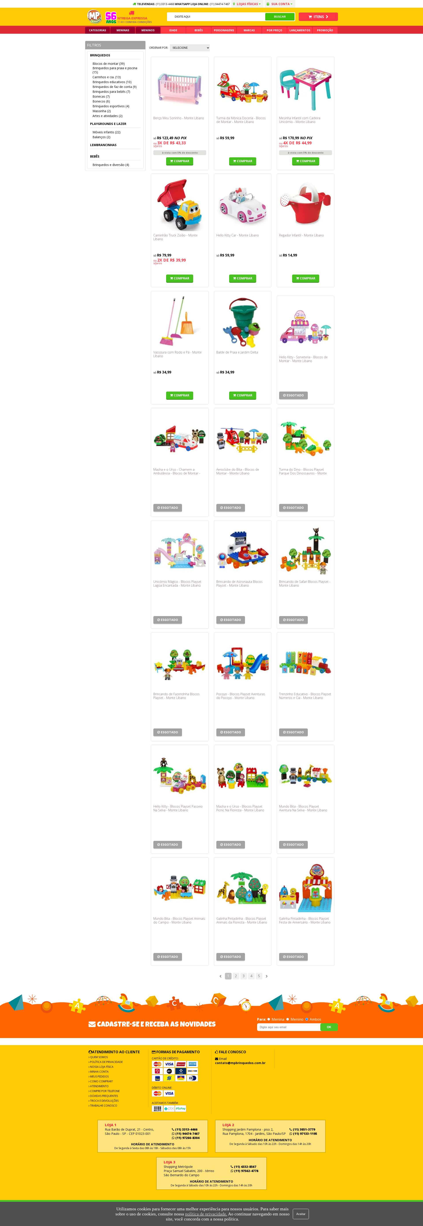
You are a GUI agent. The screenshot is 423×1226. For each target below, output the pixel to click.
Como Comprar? (101, 1081)
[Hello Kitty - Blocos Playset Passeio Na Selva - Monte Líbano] (179, 775)
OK (329, 1027)
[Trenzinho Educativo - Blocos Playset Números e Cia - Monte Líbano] (305, 663)
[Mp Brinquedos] (94, 16)
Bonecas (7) (101, 96)
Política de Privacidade (106, 1062)
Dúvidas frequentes (103, 1096)
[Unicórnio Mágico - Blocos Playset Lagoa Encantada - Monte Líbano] (179, 551)
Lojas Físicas (247, 4)
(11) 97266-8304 (186, 1138)
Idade (173, 30)
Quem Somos (98, 1057)
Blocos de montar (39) (109, 63)
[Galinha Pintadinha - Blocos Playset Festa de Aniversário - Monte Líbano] (305, 888)
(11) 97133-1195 (304, 1133)
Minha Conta (99, 1072)
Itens (319, 16)
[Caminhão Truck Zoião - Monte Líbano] (179, 204)
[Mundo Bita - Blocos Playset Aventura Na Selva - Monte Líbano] (305, 775)
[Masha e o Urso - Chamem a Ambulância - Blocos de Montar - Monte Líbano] (179, 438)
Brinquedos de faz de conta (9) (115, 87)
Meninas (123, 30)
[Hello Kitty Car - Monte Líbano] (242, 204)
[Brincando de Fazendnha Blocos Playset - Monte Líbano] (179, 663)
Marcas (249, 30)
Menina (278, 1019)
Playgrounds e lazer (108, 124)
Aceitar (300, 1214)
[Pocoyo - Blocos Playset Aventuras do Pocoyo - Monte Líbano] (242, 663)
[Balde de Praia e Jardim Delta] (242, 321)
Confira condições (126, 22)
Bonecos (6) (101, 101)
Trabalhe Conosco (103, 1105)
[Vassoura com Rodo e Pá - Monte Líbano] (179, 321)
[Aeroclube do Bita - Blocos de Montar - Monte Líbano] (242, 438)
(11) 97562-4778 (245, 1171)
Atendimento (99, 1086)
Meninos (147, 30)
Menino (297, 1019)
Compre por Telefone (104, 1091)
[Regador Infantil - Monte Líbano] (305, 204)
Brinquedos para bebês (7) (111, 91)
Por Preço (274, 30)
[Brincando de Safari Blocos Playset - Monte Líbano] (305, 551)
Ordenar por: (158, 48)
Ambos (315, 1019)
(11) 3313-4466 (185, 1129)
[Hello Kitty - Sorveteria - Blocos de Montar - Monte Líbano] (305, 326)
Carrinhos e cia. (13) (107, 77)
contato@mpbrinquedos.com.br (240, 1063)
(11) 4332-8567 (244, 1167)
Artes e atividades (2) (107, 116)
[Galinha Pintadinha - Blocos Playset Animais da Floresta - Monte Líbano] (242, 888)
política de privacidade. (206, 1213)
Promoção (325, 30)
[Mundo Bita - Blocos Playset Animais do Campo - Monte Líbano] (179, 888)
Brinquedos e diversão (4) (111, 165)
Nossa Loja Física (101, 1067)
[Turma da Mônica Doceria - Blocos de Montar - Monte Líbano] (242, 87)
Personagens (224, 30)
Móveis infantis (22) (107, 132)
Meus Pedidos (99, 1076)
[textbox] (216, 16)
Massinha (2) (102, 111)
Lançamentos (299, 30)
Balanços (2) (101, 137)
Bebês (199, 30)
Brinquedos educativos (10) (112, 82)
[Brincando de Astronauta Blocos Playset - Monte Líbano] (242, 551)
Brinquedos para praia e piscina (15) (115, 70)
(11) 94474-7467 (220, 4)
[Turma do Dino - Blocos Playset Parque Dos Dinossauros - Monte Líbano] (305, 438)
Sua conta (281, 4)
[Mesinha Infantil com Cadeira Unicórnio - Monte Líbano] (305, 87)
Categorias (97, 30)
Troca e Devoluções (104, 1101)
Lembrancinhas (103, 145)
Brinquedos (100, 55)
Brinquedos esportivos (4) (111, 106)
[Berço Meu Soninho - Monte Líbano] (179, 87)
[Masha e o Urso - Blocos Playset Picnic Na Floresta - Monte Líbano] (242, 775)
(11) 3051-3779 (303, 1129)
